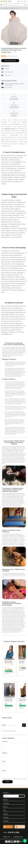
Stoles (17, 8)
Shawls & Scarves (12, 8)
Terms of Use (16, 778)
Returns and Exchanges (11, 83)
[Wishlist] (22, 1)
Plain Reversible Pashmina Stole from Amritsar (8, 700)
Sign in (18, 1)
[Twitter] (10, 832)
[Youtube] (18, 832)
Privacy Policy (23, 778)
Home (2, 8)
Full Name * (5, 753)
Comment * (5, 741)
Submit (7, 781)
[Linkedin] (16, 832)
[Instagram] (14, 832)
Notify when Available (10, 60)
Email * (4, 761)
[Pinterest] (12, 832)
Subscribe (21, 796)
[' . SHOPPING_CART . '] (24, 1)
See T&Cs (16, 99)
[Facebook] (9, 832)
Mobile (3, 770)
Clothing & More (6, 8)
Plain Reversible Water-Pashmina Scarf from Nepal (9, 663)
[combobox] (13, 5)
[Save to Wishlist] (12, 52)
